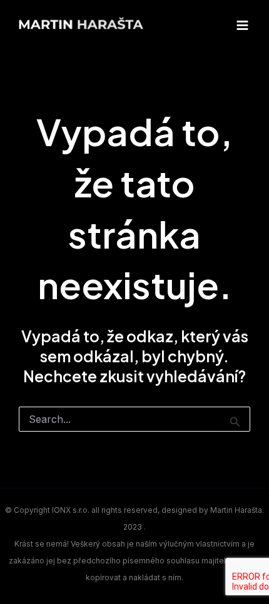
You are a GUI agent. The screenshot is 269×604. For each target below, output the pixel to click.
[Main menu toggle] (242, 25)
